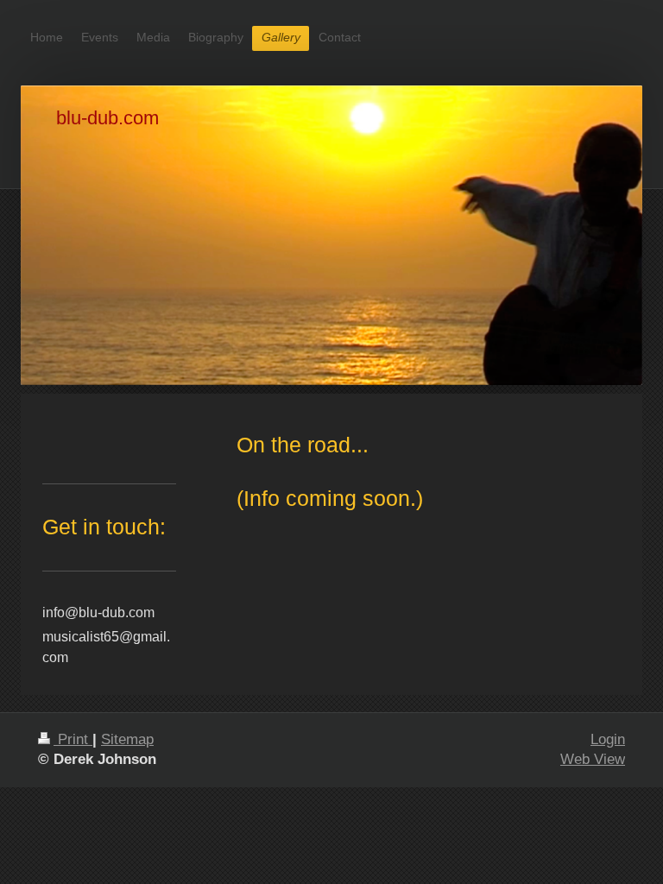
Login (607, 739)
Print (73, 739)
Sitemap (127, 739)
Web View (592, 759)
